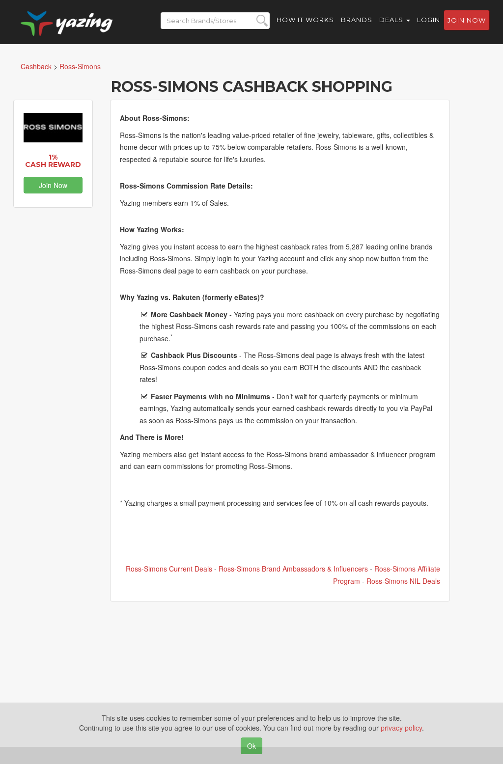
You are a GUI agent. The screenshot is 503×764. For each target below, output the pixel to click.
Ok (251, 746)
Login (428, 20)
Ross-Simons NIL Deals (403, 581)
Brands (356, 20)
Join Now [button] (53, 185)
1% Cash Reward (53, 161)
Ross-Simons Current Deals (169, 568)
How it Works (305, 20)
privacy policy (401, 728)
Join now (466, 20)
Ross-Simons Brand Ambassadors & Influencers (293, 568)
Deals (392, 20)
